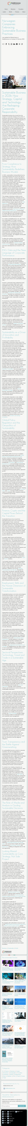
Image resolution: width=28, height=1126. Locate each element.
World (10, 11)
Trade (4, 1077)
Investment (5, 1074)
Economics (5, 1072)
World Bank (11, 462)
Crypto (18, 1071)
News (4, 1076)
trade (3, 490)
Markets (9, 1076)
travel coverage (12, 713)
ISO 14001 (20, 774)
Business (13, 9)
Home (6, 9)
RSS (10, 1122)
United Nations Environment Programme (15, 924)
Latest (4, 11)
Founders (21, 9)
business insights (18, 242)
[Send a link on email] (19, 44)
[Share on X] (9, 44)
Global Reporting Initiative (14, 264)
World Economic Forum (14, 892)
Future (23, 1076)
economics (22, 489)
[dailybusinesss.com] (14, 3)
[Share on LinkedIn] (14, 44)
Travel (18, 1076)
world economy (6, 244)
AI (2, 1071)
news (8, 490)
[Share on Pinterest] (17, 44)
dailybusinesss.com (10, 1088)
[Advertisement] (14, 61)
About (23, 11)
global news (5, 846)
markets (4, 324)
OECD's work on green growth (11, 925)
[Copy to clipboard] (22, 44)
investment (20, 323)
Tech (14, 1076)
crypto (23, 557)
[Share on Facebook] (6, 44)
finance (15, 323)
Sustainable (11, 948)
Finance (17, 11)
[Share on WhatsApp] (11, 44)
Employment (18, 1074)
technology (13, 845)
